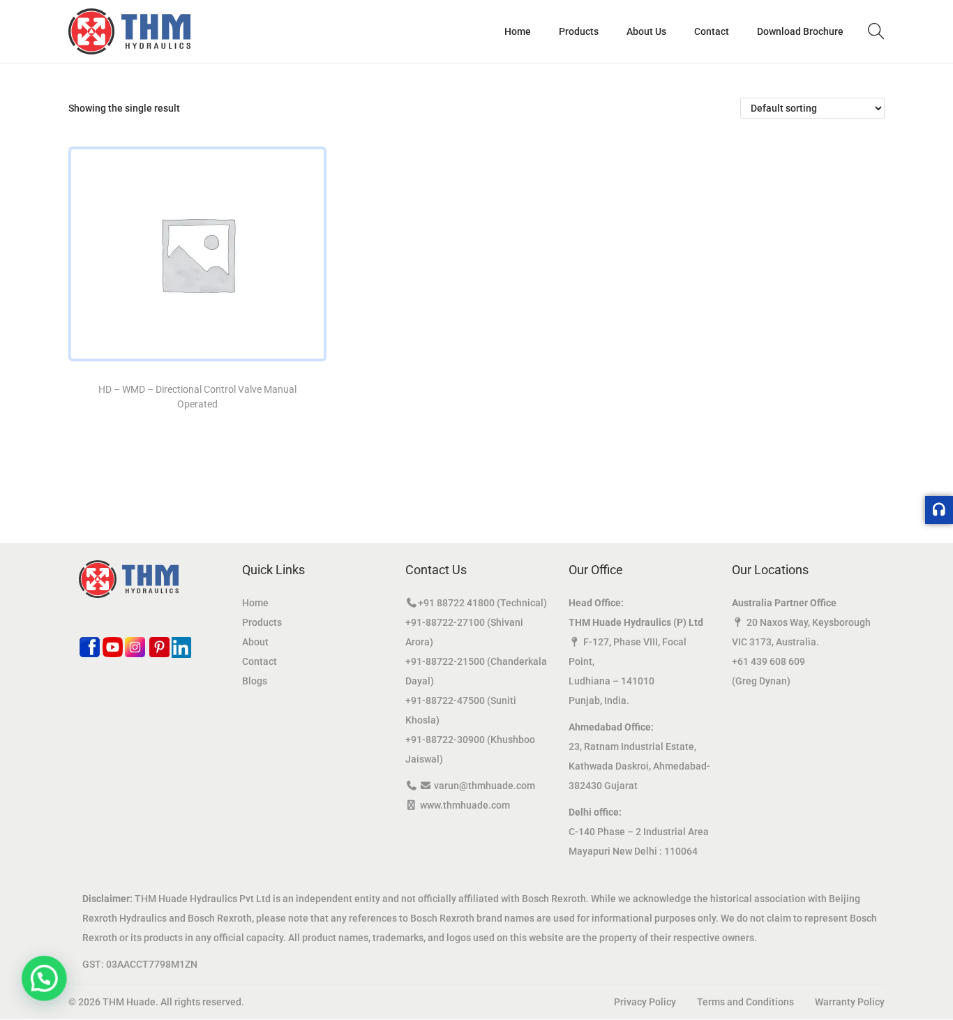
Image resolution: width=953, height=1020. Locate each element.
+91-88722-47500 (445, 700)
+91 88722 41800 (456, 602)
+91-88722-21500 (445, 661)
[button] (40, 979)
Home (255, 602)
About (255, 641)
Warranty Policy (850, 1001)
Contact (259, 661)
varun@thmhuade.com (484, 785)
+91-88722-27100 (445, 622)
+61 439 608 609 (768, 661)
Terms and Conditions (745, 1001)
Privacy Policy (645, 1001)
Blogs (254, 681)
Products (262, 622)
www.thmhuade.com (465, 805)
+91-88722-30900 (445, 739)
